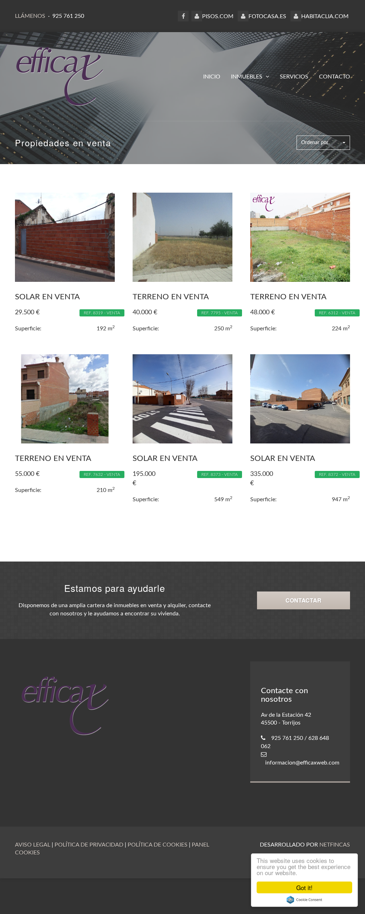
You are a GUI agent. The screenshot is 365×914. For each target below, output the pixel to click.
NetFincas (334, 845)
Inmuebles (247, 77)
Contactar (304, 600)
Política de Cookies (157, 845)
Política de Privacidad (89, 845)
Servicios (294, 77)
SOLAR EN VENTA (47, 297)
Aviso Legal (32, 845)
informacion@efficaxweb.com (302, 763)
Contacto (334, 77)
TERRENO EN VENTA (171, 297)
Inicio (211, 77)
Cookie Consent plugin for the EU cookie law (304, 900)
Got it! (304, 887)
